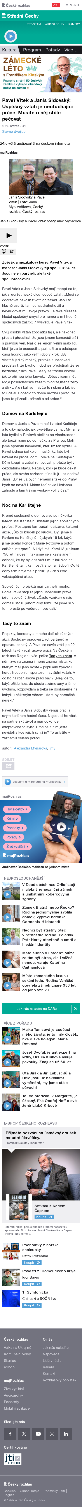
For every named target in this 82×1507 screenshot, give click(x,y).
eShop (9, 1367)
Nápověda (51, 1354)
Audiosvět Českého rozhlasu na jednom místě (35, 867)
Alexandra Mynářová (30, 748)
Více (71, 49)
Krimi (10, 819)
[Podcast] (4, 252)
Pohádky (13, 828)
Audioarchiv (54, 24)
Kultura (9, 49)
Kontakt (49, 1374)
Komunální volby (17, 1354)
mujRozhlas (12, 796)
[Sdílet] (12, 252)
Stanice (10, 1361)
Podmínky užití (54, 1491)
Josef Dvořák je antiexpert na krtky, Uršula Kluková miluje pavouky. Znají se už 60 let (49, 1057)
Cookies (10, 1491)
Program (34, 24)
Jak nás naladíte (56, 1348)
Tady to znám (60, 656)
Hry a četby (15, 809)
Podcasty (11, 1402)
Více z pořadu (18, 1023)
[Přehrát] (8, 235)
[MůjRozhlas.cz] (8, 153)
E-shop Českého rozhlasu (30, 1123)
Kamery (74, 24)
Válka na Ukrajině (17, 1348)
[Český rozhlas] (16, 5)
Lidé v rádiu (52, 1361)
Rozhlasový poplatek (60, 1380)
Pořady (52, 49)
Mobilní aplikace (17, 1408)
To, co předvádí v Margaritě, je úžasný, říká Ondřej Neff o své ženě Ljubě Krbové (50, 1101)
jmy (53, 748)
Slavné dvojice (14, 132)
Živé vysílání (16, 847)
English (9, 1495)
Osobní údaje (29, 1491)
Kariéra (48, 1367)
